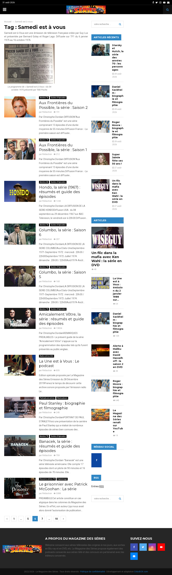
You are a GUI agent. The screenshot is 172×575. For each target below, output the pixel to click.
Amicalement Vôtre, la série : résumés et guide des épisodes (61, 319)
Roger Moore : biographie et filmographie (117, 130)
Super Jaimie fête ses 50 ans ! (117, 159)
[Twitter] (143, 547)
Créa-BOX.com (141, 571)
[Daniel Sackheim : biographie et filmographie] (100, 91)
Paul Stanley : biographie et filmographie (62, 405)
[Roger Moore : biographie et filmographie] (100, 127)
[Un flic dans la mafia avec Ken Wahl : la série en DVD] (100, 185)
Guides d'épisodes (58, 98)
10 (56, 518)
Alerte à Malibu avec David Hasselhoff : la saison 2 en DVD (118, 356)
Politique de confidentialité (92, 571)
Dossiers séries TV (47, 479)
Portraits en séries (47, 398)
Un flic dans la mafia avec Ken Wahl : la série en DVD (106, 259)
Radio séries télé (46, 356)
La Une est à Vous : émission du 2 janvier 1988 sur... (118, 289)
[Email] (134, 556)
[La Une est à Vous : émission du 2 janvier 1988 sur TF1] (100, 283)
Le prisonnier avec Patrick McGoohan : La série (63, 486)
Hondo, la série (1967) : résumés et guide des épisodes (59, 192)
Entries (97, 486)
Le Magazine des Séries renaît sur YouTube (118, 421)
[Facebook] (134, 547)
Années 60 (44, 182)
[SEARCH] (120, 24)
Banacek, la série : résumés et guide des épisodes (59, 446)
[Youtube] (161, 547)
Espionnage (62, 479)
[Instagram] (152, 547)
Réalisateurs (62, 398)
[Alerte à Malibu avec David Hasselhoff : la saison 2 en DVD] (100, 350)
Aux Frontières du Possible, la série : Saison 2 (63, 105)
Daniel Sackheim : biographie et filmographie (117, 96)
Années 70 (44, 98)
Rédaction (47, 112)
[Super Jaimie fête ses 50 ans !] (100, 159)
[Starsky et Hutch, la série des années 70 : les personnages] (100, 50)
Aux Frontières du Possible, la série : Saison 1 (63, 147)
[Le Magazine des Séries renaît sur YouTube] (100, 415)
